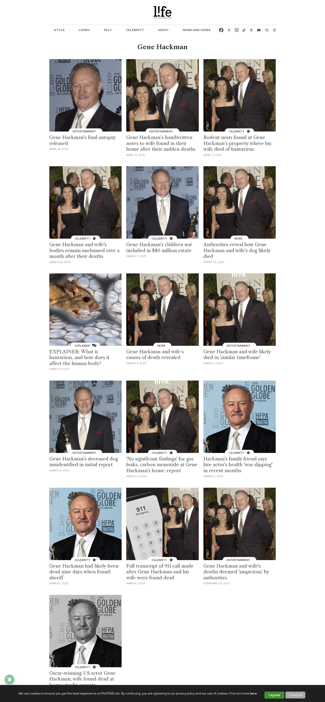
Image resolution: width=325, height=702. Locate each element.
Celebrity (135, 30)
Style (59, 30)
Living (84, 30)
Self (108, 30)
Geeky (163, 30)
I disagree (295, 695)
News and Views (196, 30)
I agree (274, 695)
